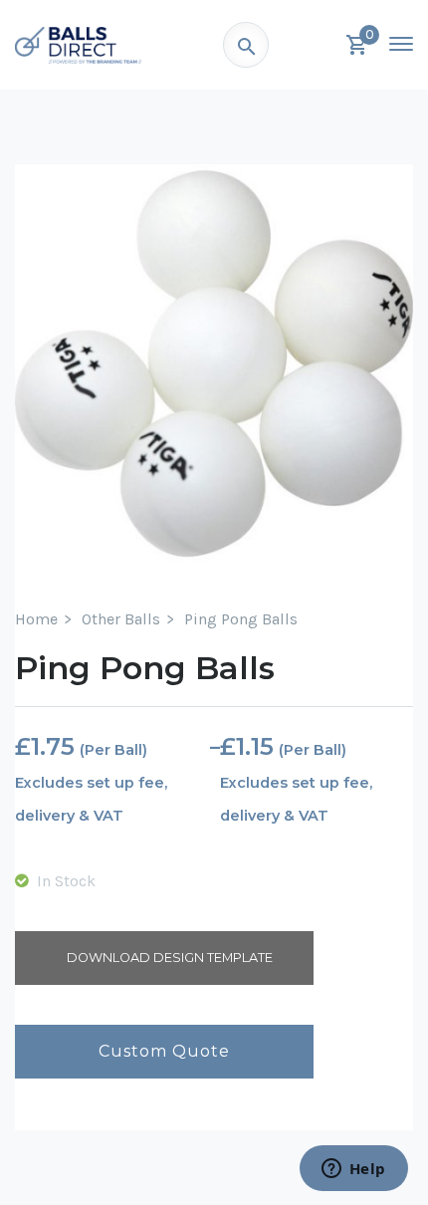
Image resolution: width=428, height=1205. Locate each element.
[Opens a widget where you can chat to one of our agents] (353, 1170)
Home (36, 618)
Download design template (170, 957)
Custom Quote (164, 1051)
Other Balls (121, 618)
